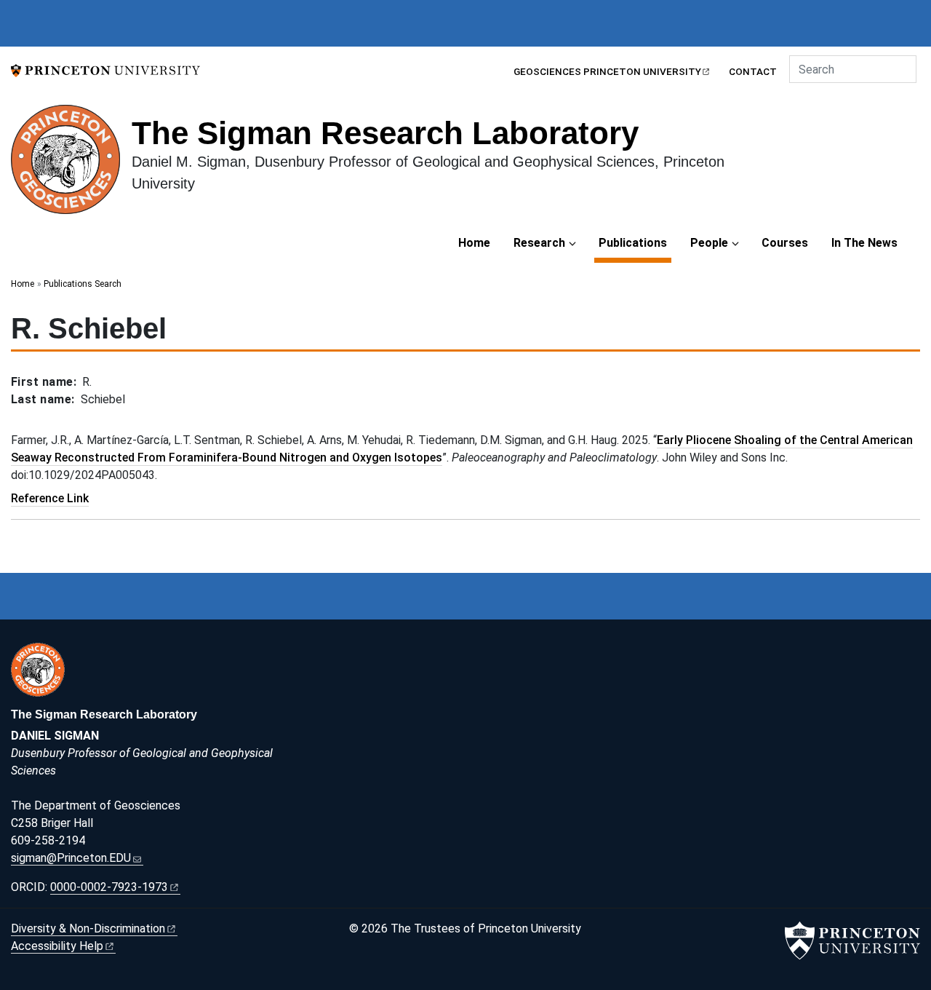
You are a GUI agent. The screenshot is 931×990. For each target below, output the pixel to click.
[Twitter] (691, 653)
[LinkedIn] (675, 653)
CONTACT (753, 71)
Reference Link (50, 498)
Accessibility (57, 946)
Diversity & (88, 928)
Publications (635, 242)
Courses (785, 243)
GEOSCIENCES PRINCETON (607, 71)
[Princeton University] (105, 69)
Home (474, 243)
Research (539, 243)
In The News (864, 243)
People (709, 243)
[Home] (71, 165)
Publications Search (82, 284)
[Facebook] (643, 653)
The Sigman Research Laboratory (385, 133)
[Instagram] (659, 653)
